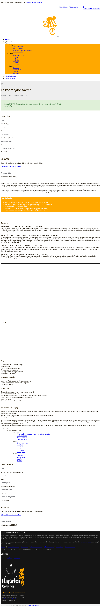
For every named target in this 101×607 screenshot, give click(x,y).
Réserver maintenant (91, 9)
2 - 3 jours (20, 445)
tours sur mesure (85, 542)
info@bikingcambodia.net (34, 2)
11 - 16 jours (21, 452)
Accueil (3, 547)
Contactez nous (10, 78)
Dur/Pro (23, 95)
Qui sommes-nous (10, 77)
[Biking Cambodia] (29, 36)
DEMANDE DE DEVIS (8, 155)
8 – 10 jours (16, 62)
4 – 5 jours (16, 59)
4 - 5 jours (4, 95)
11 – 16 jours (17, 64)
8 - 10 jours (20, 450)
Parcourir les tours (13, 547)
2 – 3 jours (16, 57)
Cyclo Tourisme (18, 46)
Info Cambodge (49, 547)
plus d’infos (8, 106)
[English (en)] (63, 6)
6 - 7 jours (20, 448)
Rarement (16, 68)
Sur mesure (8, 75)
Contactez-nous (70, 547)
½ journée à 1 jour (18, 55)
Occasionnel (17, 69)
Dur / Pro (16, 73)
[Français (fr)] (73, 6)
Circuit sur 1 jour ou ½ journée (22, 50)
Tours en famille (18, 52)
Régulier (15, 71)
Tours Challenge (18, 48)
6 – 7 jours (16, 61)
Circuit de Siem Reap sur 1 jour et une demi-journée (33, 434)
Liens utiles (59, 547)
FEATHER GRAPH (34, 605)
